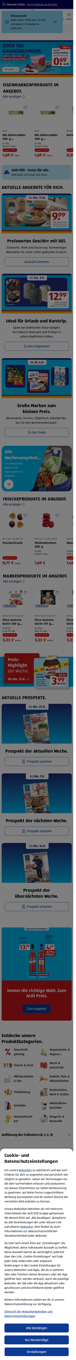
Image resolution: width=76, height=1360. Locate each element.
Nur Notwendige (36, 1339)
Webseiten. (27, 1227)
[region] (36, 1254)
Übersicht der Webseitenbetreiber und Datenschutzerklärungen (28, 1313)
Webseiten (25, 1170)
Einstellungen (36, 1351)
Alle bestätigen (36, 1328)
